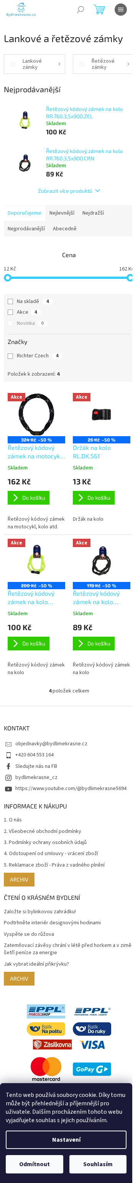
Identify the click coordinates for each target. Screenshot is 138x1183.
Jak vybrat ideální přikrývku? (36, 964)
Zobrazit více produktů (65, 190)
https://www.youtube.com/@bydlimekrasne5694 (71, 788)
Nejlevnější (61, 213)
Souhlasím (98, 1164)
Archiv (19, 879)
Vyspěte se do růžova (29, 934)
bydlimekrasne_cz (36, 777)
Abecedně (65, 229)
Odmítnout (34, 1164)
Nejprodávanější (26, 229)
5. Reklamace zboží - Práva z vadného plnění (54, 865)
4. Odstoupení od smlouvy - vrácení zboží (51, 853)
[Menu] (120, 9)
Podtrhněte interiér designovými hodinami (52, 923)
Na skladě (33, 301)
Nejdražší (93, 213)
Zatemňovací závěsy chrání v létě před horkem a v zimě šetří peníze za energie (67, 949)
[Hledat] (80, 9)
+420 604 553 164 (34, 755)
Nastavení (66, 1140)
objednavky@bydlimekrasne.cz (51, 744)
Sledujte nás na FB (36, 766)
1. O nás (13, 820)
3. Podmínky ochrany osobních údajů (45, 842)
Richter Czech (38, 356)
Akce (27, 312)
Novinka (30, 323)
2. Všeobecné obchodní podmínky (42, 831)
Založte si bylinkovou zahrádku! (40, 912)
